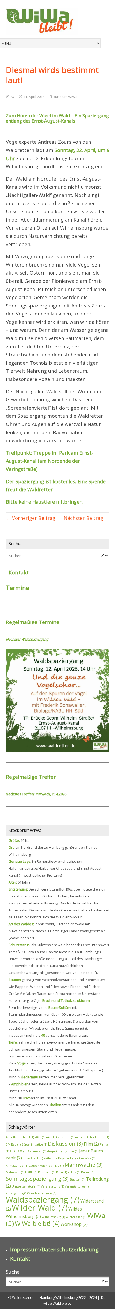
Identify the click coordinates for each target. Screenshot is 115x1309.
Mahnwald (15, 1172)
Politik (74, 1172)
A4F (50, 1137)
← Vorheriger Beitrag (30, 518)
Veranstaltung (52, 1186)
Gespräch (55, 1151)
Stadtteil (77, 1179)
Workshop (74, 1224)
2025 (40, 1137)
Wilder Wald (40, 1207)
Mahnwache (83, 1164)
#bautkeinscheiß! (20, 1137)
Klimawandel (17, 1165)
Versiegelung (17, 1193)
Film (91, 1144)
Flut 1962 (18, 1151)
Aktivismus (65, 1137)
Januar (71, 1151)
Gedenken (36, 1151)
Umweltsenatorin (26, 1186)
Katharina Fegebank (60, 1158)
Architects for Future (92, 1137)
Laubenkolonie (41, 1165)
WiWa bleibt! (37, 1223)
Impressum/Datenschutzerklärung (54, 1249)
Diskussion (65, 1143)
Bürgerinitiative (34, 1144)
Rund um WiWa (65, 96)
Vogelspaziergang (42, 1193)
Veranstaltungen (78, 1186)
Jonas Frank (33, 1158)
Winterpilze (76, 1217)
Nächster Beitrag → (86, 518)
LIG (59, 1165)
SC (13, 96)
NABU (31, 1172)
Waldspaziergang (43, 1199)
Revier (87, 1172)
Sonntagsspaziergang (37, 1178)
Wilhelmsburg (53, 1217)
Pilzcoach (46, 1172)
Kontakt (19, 572)
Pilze (61, 1172)
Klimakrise (85, 1158)
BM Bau (13, 1144)
